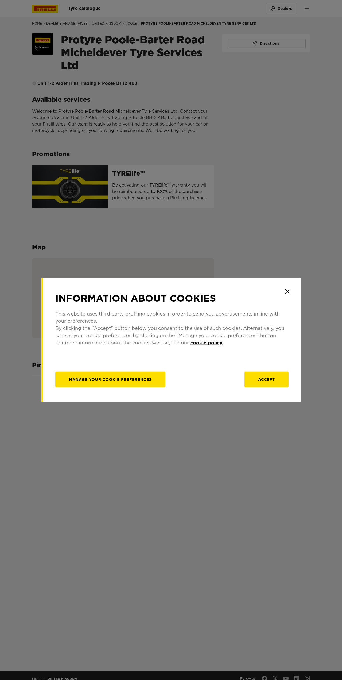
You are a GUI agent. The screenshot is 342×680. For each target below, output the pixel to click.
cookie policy (206, 342)
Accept (266, 379)
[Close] (287, 291)
